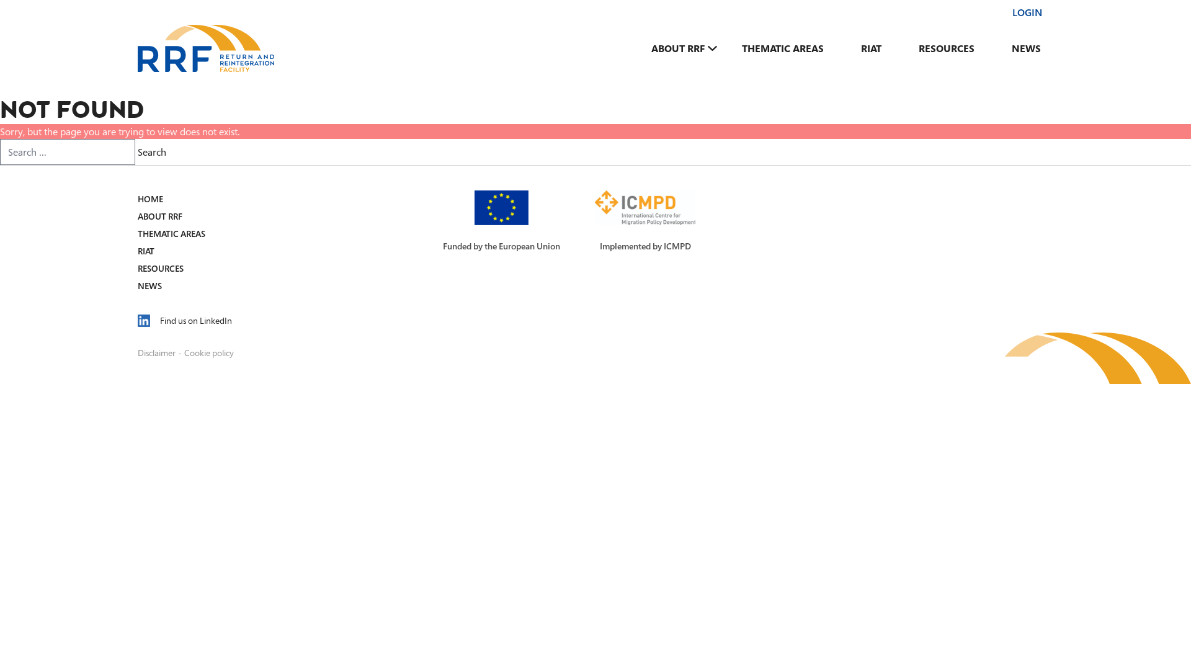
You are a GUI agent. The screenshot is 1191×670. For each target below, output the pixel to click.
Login (1027, 12)
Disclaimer (157, 353)
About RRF (678, 48)
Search (152, 152)
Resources (947, 48)
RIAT (871, 48)
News (1026, 48)
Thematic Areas (783, 48)
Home (150, 199)
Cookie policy (209, 353)
